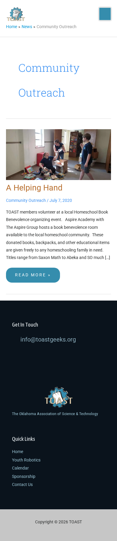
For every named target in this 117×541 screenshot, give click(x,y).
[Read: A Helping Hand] (58, 154)
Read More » (33, 272)
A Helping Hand (34, 188)
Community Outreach (26, 200)
